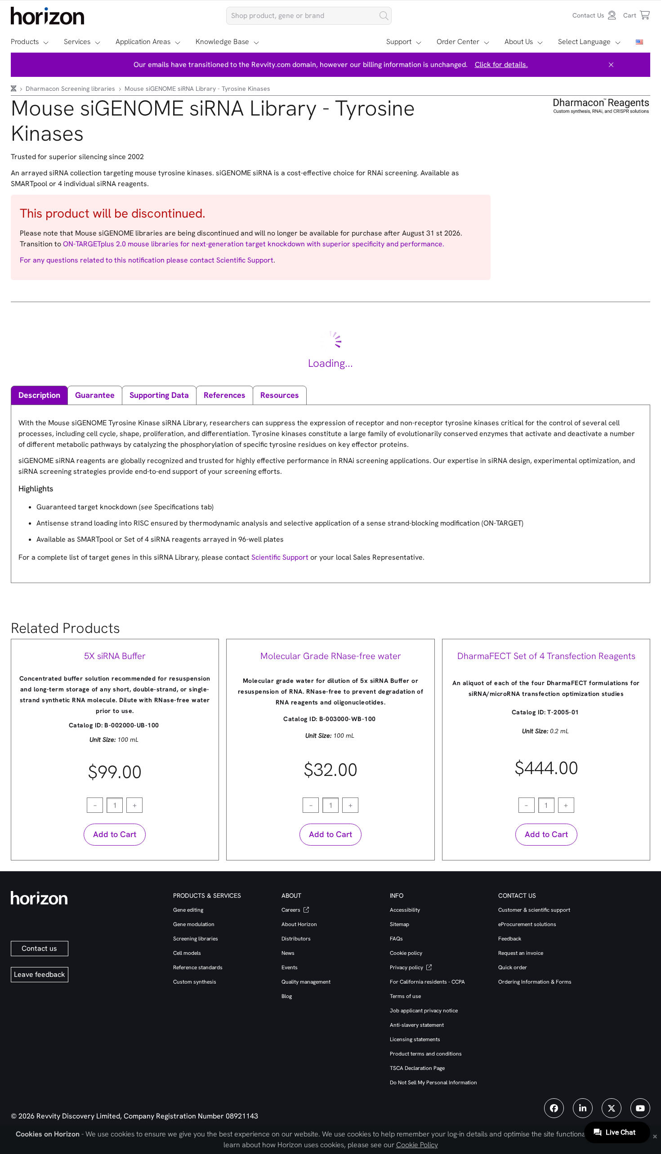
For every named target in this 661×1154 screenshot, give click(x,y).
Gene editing (188, 909)
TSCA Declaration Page (417, 1068)
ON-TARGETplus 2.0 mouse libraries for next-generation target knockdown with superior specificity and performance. (253, 244)
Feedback (509, 938)
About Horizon (299, 924)
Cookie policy (406, 953)
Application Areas (143, 41)
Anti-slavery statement (417, 1025)
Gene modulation (193, 924)
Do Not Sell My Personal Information (433, 1082)
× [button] (654, 1135)
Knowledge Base (222, 41)
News (288, 953)
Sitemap (399, 924)
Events (289, 967)
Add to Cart (114, 834)
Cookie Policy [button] (417, 1145)
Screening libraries (195, 938)
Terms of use (405, 996)
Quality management (305, 981)
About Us (519, 41)
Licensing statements (415, 1039)
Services (77, 41)
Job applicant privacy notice (424, 1010)
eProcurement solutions (527, 924)
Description (39, 395)
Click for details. (501, 64)
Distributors (296, 938)
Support (398, 41)
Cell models (187, 953)
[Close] (611, 65)
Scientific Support (244, 260)
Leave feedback (39, 974)
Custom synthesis (194, 981)
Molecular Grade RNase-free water (330, 656)
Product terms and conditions (426, 1053)
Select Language (584, 41)
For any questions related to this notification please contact (118, 260)
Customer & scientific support (534, 909)
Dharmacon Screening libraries (71, 89)
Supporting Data (159, 395)
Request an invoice (520, 953)
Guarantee (95, 395)
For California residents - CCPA (427, 981)
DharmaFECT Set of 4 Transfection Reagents (546, 656)
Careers (291, 909)
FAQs (396, 938)
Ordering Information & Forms (535, 981)
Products (25, 41)
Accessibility (405, 909)
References (225, 395)
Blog (286, 996)
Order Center (458, 41)
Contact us (39, 948)
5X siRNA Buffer (115, 656)
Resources (279, 395)
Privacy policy (407, 967)
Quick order (512, 967)
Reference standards (198, 967)
